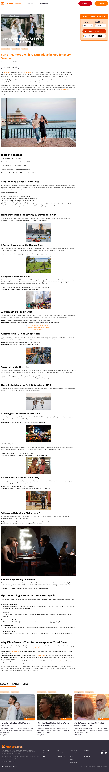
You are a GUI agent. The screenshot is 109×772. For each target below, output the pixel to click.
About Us (45, 753)
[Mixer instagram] (106, 753)
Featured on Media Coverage (9, 766)
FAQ (71, 756)
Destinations (73, 762)
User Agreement (61, 756)
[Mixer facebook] (103, 753)
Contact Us (87, 756)
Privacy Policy (60, 753)
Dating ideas (16, 49)
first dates (6, 72)
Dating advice (6, 49)
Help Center (87, 753)
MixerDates (64, 89)
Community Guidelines (76, 753)
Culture (25, 49)
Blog (44, 756)
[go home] (11, 3)
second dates (27, 72)
